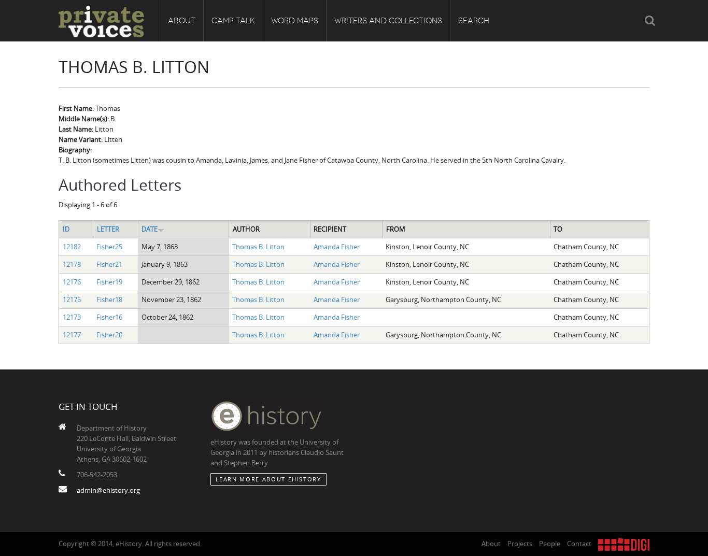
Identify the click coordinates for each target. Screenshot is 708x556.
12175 (72, 299)
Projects (519, 543)
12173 (72, 317)
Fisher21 (109, 264)
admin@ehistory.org (108, 490)
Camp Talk (233, 20)
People (549, 543)
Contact (579, 543)
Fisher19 (109, 282)
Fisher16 (109, 317)
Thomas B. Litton (258, 246)
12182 (72, 246)
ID (66, 229)
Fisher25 (109, 246)
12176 (72, 282)
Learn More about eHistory (268, 479)
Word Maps (294, 20)
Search (473, 20)
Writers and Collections (388, 20)
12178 (72, 264)
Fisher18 (109, 299)
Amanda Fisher (337, 246)
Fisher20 (109, 334)
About (181, 20)
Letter (108, 229)
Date (149, 229)
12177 (72, 334)
